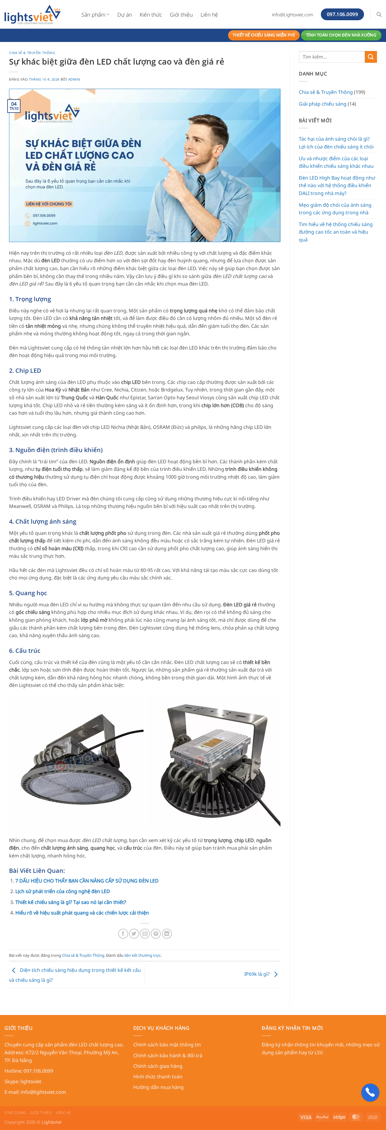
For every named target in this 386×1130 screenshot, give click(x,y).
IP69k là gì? (257, 974)
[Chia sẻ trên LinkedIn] (167, 934)
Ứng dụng (15, 1112)
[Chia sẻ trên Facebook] (123, 934)
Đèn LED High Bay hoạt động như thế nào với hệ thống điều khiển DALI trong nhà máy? (337, 185)
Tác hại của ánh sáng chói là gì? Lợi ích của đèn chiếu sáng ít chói (336, 143)
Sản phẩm (93, 14)
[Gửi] (371, 57)
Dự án (124, 14)
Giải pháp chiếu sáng (322, 104)
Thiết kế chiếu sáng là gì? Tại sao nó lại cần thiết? (70, 902)
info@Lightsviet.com (292, 14)
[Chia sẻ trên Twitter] (134, 934)
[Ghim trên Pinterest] (156, 934)
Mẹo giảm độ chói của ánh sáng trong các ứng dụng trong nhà (335, 209)
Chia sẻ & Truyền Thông (32, 52)
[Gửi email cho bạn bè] (145, 934)
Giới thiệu (181, 14)
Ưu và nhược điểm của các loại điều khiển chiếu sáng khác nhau (336, 162)
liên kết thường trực (143, 955)
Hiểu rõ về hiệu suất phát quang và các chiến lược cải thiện (82, 912)
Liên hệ (209, 14)
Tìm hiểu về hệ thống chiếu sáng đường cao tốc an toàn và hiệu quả (336, 232)
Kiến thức (151, 14)
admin (74, 79)
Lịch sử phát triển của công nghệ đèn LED (62, 891)
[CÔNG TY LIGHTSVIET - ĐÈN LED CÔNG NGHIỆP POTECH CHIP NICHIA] (38, 14)
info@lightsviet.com (43, 1092)
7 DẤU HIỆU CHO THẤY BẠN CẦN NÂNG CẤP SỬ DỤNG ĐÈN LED (87, 880)
